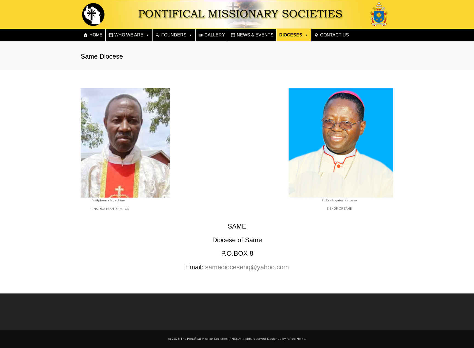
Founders (174, 35)
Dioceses (290, 35)
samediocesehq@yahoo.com (247, 267)
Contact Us (334, 35)
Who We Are (128, 35)
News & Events (255, 35)
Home (96, 35)
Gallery (214, 35)
